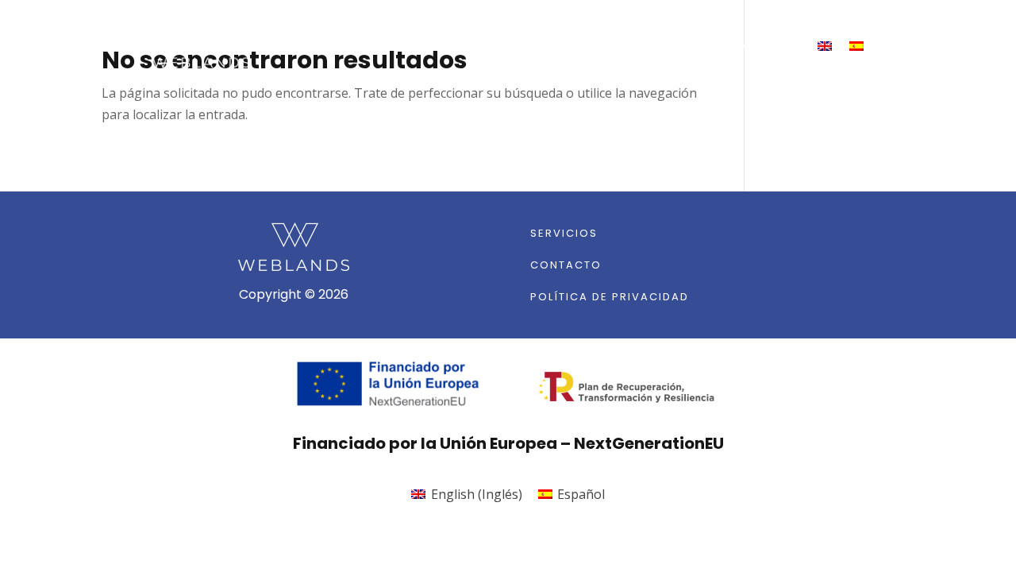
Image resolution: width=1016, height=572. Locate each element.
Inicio (584, 46)
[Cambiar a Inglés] (825, 46)
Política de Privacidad (609, 296)
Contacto (759, 46)
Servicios (664, 46)
